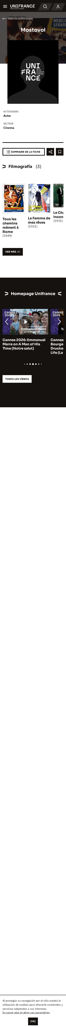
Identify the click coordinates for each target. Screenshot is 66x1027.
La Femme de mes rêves (39, 220)
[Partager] (50, 152)
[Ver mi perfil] (58, 6)
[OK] (33, 1021)
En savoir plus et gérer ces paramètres (26, 1012)
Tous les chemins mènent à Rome (11, 225)
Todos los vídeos (17, 379)
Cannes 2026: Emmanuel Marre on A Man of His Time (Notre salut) (24, 344)
